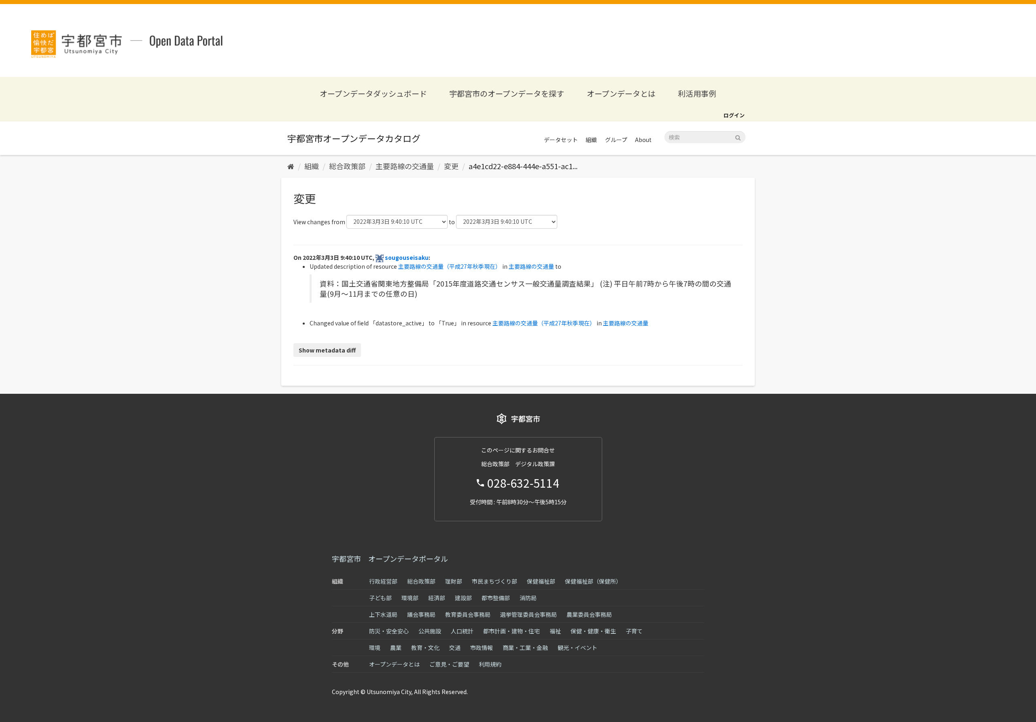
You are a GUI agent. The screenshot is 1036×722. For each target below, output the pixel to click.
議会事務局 (421, 614)
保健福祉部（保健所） (593, 581)
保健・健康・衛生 (593, 631)
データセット (561, 140)
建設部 (463, 598)
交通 (455, 647)
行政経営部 (383, 581)
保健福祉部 (541, 581)
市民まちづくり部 (494, 581)
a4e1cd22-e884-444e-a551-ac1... (523, 166)
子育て (634, 631)
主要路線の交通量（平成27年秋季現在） (449, 266)
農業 (395, 647)
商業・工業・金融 (525, 647)
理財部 (453, 581)
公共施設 (429, 631)
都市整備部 (496, 598)
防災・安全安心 (389, 631)
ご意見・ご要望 (449, 664)
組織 (591, 140)
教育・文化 (425, 647)
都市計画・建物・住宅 (511, 631)
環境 (374, 647)
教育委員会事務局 (467, 614)
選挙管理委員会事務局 (528, 614)
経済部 (436, 598)
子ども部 (380, 598)
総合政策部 (347, 166)
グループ (616, 140)
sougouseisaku (407, 257)
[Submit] (738, 136)
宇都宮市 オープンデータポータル (390, 558)
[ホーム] (290, 166)
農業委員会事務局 (589, 614)
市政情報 (481, 647)
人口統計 (462, 631)
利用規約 (490, 664)
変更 (451, 166)
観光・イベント (577, 647)
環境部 (409, 598)
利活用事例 (697, 93)
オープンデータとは (621, 93)
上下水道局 (383, 614)
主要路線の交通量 (405, 166)
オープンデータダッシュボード (373, 93)
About (643, 140)
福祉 (555, 631)
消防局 (528, 598)
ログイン (734, 115)
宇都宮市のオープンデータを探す (506, 93)
